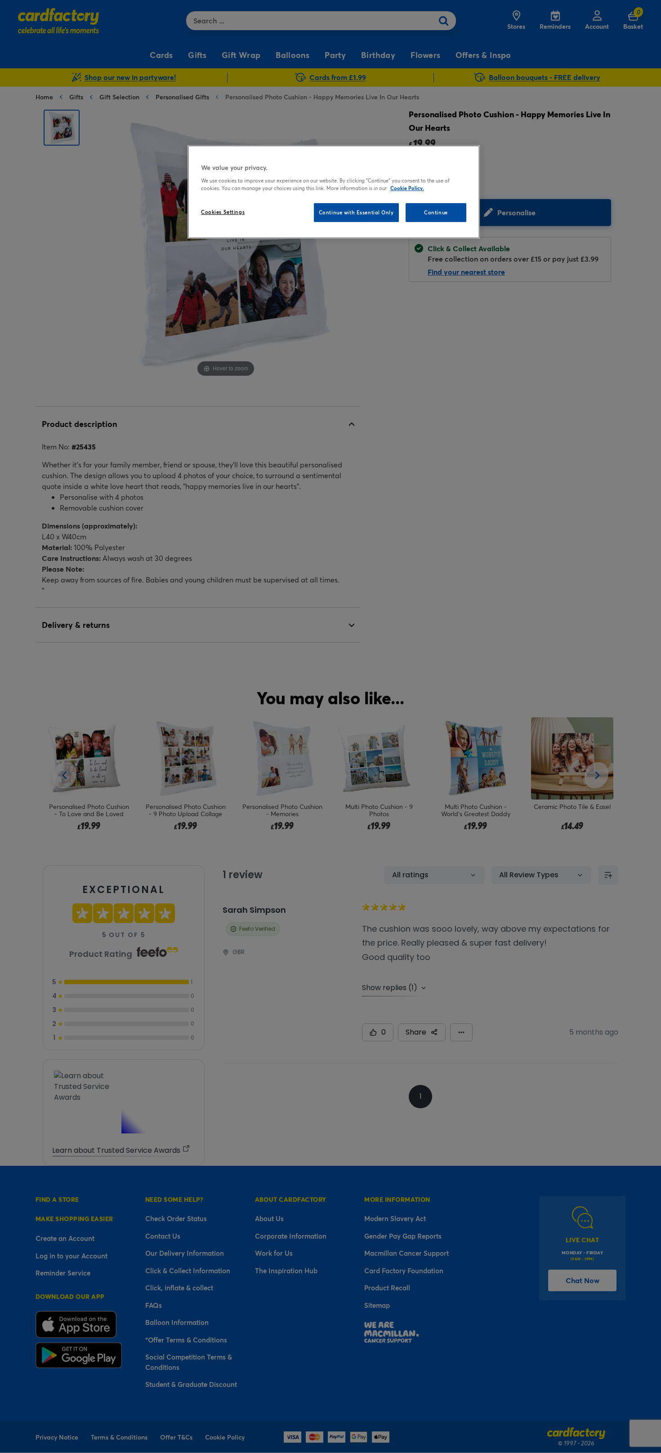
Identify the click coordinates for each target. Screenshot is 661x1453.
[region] (334, 192)
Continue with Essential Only (356, 212)
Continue (436, 212)
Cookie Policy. (407, 188)
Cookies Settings (223, 212)
